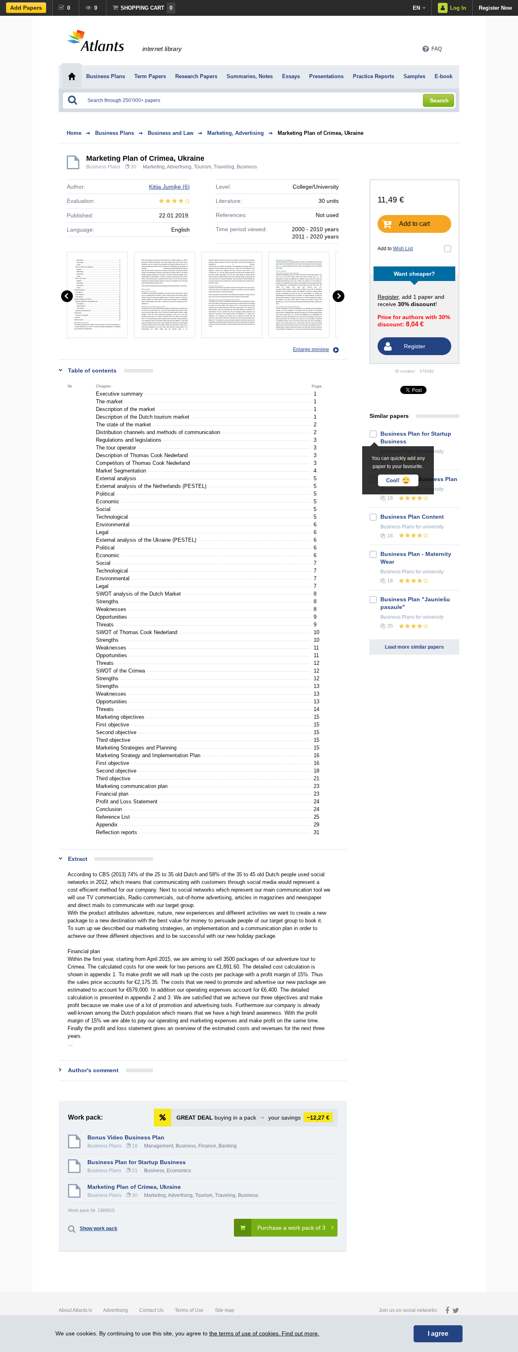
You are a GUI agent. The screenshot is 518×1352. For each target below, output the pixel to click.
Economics (179, 1170)
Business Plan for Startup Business (136, 1162)
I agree (438, 1333)
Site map (224, 1310)
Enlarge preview (311, 349)
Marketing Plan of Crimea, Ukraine (320, 133)
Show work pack (98, 1228)
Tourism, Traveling (214, 167)
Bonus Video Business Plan (125, 1137)
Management (158, 1146)
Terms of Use (189, 1310)
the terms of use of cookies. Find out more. (264, 1333)
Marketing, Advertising (167, 167)
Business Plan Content (412, 516)
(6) (169, 186)
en (416, 8)
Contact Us (151, 1310)
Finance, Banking (217, 1146)
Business (247, 167)
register (388, 297)
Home (74, 133)
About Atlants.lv (75, 1310)
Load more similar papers (414, 647)
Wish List (403, 248)
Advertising (115, 1310)
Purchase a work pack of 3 (291, 1227)
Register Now (495, 8)
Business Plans (103, 167)
